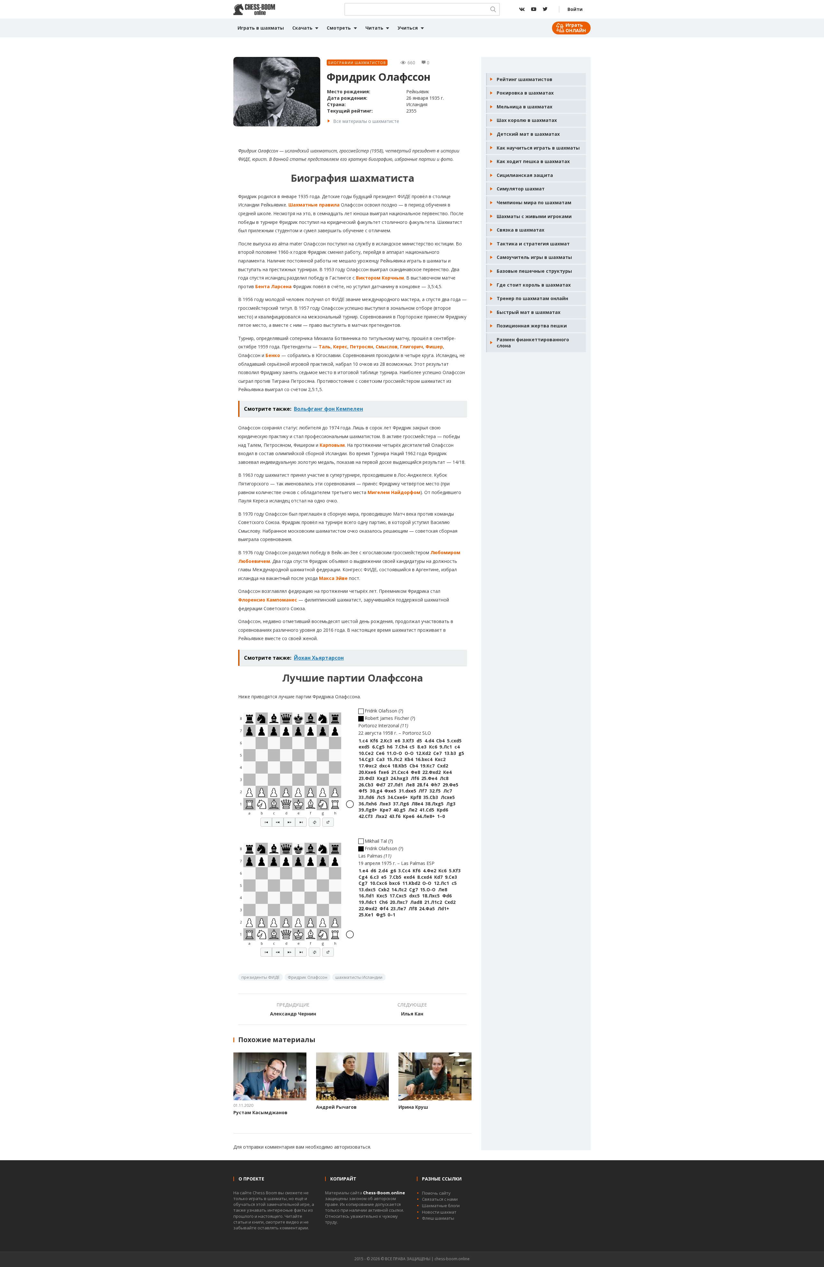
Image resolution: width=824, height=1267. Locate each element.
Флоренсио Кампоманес (267, 600)
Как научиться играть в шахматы (538, 148)
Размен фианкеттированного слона (533, 342)
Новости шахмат (439, 1212)
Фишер (434, 347)
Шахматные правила (314, 205)
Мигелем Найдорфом (394, 492)
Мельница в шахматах (524, 107)
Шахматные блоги (441, 1205)
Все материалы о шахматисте (366, 121)
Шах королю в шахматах (527, 120)
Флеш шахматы (438, 1218)
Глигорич (411, 347)
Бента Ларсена (273, 286)
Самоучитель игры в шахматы (534, 257)
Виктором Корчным (380, 278)
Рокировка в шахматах (525, 93)
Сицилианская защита (525, 175)
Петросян (361, 347)
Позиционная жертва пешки (532, 326)
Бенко (273, 355)
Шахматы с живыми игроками (534, 216)
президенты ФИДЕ (260, 977)
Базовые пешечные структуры (534, 271)
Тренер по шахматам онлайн (532, 298)
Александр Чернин (293, 1014)
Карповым (332, 445)
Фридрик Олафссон (307, 977)
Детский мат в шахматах (528, 134)
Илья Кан (412, 1014)
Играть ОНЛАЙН (576, 27)
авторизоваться (352, 1147)
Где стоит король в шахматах (534, 285)
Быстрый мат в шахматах (528, 312)
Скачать (302, 28)
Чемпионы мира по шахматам (534, 202)
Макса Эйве (333, 578)
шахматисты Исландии (358, 977)
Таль (325, 347)
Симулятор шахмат (521, 189)
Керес (340, 347)
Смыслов (387, 347)
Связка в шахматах (520, 230)
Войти (575, 9)
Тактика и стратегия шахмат (533, 244)
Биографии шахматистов (357, 62)
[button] (266, 822)
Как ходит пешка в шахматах (533, 161)
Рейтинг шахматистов (524, 79)
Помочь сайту (436, 1193)
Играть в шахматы (261, 28)
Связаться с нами (440, 1199)
